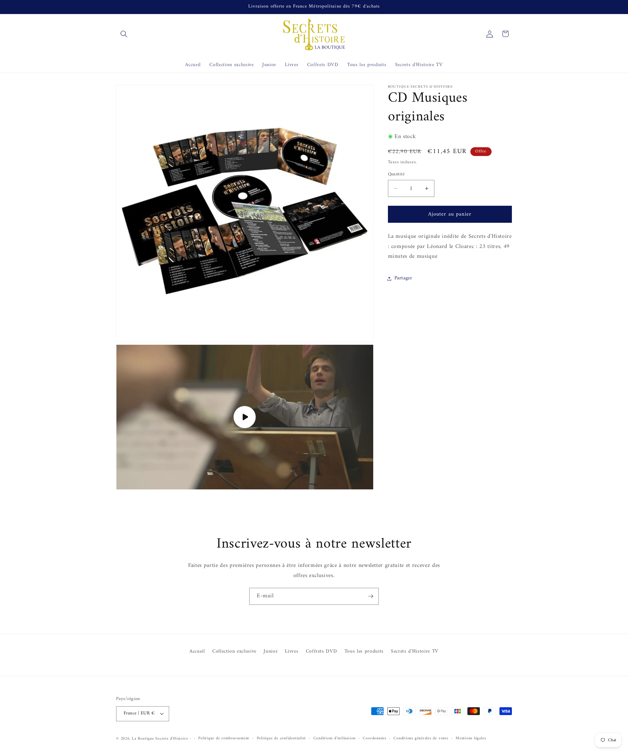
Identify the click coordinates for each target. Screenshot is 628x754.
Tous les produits (364, 651)
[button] (124, 34)
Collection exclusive (234, 651)
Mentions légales (471, 738)
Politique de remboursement (223, 738)
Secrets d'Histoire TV (415, 651)
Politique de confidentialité (281, 738)
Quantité (396, 174)
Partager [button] (403, 278)
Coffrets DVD (321, 651)
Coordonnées (374, 738)
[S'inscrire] (370, 596)
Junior (271, 651)
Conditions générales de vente (420, 738)
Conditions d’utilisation (334, 738)
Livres (291, 651)
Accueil (197, 651)
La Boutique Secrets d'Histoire (160, 738)
